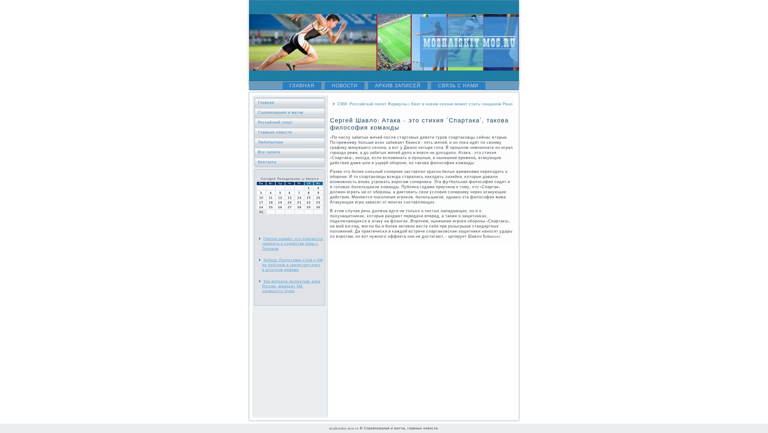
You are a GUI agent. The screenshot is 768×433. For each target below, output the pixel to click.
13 (290, 197)
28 (299, 207)
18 (271, 202)
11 (271, 197)
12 (280, 197)
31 (261, 212)
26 (280, 207)
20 (290, 202)
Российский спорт (275, 122)
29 (309, 207)
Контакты (267, 162)
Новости (345, 86)
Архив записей (398, 86)
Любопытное (270, 142)
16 (318, 197)
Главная (302, 86)
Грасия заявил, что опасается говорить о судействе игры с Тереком (292, 243)
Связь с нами (458, 86)
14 (299, 197)
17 (261, 202)
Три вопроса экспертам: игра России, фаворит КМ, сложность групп (291, 286)
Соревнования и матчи (280, 112)
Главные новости (275, 132)
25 (271, 207)
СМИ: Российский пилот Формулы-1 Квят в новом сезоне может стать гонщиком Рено (425, 104)
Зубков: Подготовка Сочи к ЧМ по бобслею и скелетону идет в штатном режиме (292, 265)
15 (309, 197)
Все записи (269, 152)
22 (309, 202)
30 (318, 207)
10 (261, 197)
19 (280, 202)
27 (290, 207)
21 (299, 202)
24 (261, 207)
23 (318, 202)
